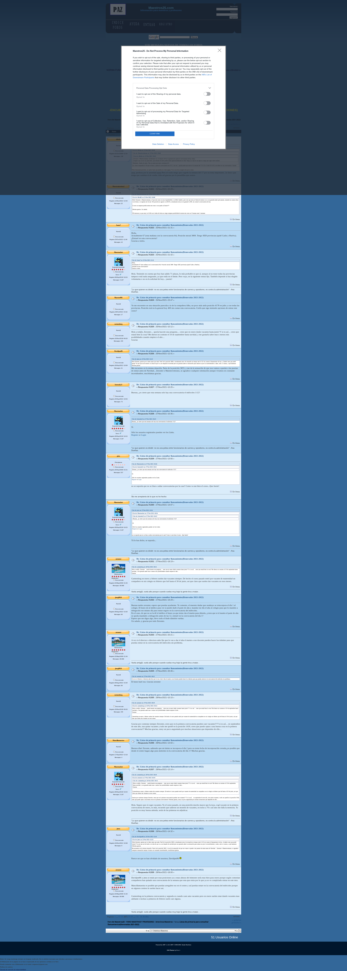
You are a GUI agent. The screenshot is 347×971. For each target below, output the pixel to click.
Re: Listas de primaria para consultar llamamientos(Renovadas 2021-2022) (170, 225)
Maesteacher (118, 252)
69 (132, 917)
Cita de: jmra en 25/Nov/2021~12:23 (142, 359)
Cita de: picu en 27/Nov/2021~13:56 (142, 510)
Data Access (173, 144)
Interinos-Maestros (164, 922)
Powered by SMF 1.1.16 (162, 945)
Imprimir (236, 916)
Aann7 (118, 225)
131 (137, 917)
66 (122, 917)
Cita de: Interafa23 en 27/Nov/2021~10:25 (144, 419)
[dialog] (173, 97)
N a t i (178, 950)
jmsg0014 (118, 597)
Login (143, 435)
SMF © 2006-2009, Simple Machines (181, 945)
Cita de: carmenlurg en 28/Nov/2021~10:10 (144, 774)
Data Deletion (158, 144)
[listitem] (173, 88)
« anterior (236, 920)
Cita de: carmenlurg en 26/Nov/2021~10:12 (144, 567)
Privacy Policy (189, 144)
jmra (118, 829)
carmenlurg (118, 324)
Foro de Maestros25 (116, 922)
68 (129, 917)
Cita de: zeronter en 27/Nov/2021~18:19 (143, 703)
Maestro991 (118, 298)
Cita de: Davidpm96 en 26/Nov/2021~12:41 (144, 836)
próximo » (236, 922)
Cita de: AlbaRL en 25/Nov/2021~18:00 (143, 197)
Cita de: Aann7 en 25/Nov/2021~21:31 (143, 260)
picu (118, 456)
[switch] (207, 94)
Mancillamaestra (118, 740)
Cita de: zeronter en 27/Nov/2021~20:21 (143, 676)
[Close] (220, 51)
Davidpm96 (118, 351)
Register (134, 435)
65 (119, 917)
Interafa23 (118, 385)
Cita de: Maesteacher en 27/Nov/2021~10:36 (144, 464)
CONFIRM (155, 134)
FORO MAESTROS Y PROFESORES (140, 922)
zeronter (118, 559)
